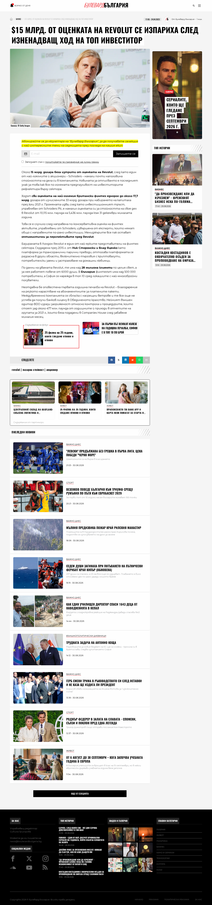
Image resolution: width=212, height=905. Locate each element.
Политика (162, 841)
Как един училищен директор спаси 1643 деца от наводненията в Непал (101, 606)
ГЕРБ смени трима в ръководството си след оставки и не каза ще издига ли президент (104, 683)
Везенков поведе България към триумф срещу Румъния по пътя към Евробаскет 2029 (99, 491)
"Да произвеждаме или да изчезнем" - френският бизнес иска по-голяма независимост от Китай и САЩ (174, 202)
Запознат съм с (62, 161)
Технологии (163, 858)
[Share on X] (118, 360)
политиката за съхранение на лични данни (72, 161)
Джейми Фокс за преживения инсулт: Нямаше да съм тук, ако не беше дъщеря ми (80, 851)
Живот (160, 835)
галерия (161, 829)
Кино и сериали (165, 852)
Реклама (154, 899)
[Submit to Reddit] (132, 360)
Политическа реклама (176, 899)
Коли (159, 870)
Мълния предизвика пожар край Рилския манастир (103, 528)
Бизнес (160, 847)
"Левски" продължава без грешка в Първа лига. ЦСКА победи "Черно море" (104, 453)
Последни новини (23, 432)
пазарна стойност (33, 370)
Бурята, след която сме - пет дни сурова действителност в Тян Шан (78, 829)
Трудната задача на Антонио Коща (91, 643)
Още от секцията (80, 793)
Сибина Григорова (20, 831)
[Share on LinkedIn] (125, 360)
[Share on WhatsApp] (139, 360)
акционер (52, 370)
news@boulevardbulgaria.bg (26, 841)
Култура (161, 864)
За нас (15, 820)
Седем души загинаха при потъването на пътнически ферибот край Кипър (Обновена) (104, 568)
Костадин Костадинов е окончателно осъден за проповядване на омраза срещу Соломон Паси (174, 258)
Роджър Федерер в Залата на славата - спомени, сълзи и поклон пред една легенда (101, 721)
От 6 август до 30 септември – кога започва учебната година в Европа (104, 759)
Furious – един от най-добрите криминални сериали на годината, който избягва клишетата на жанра (81, 840)
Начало (139, 899)
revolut (16, 370)
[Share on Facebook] (111, 360)
